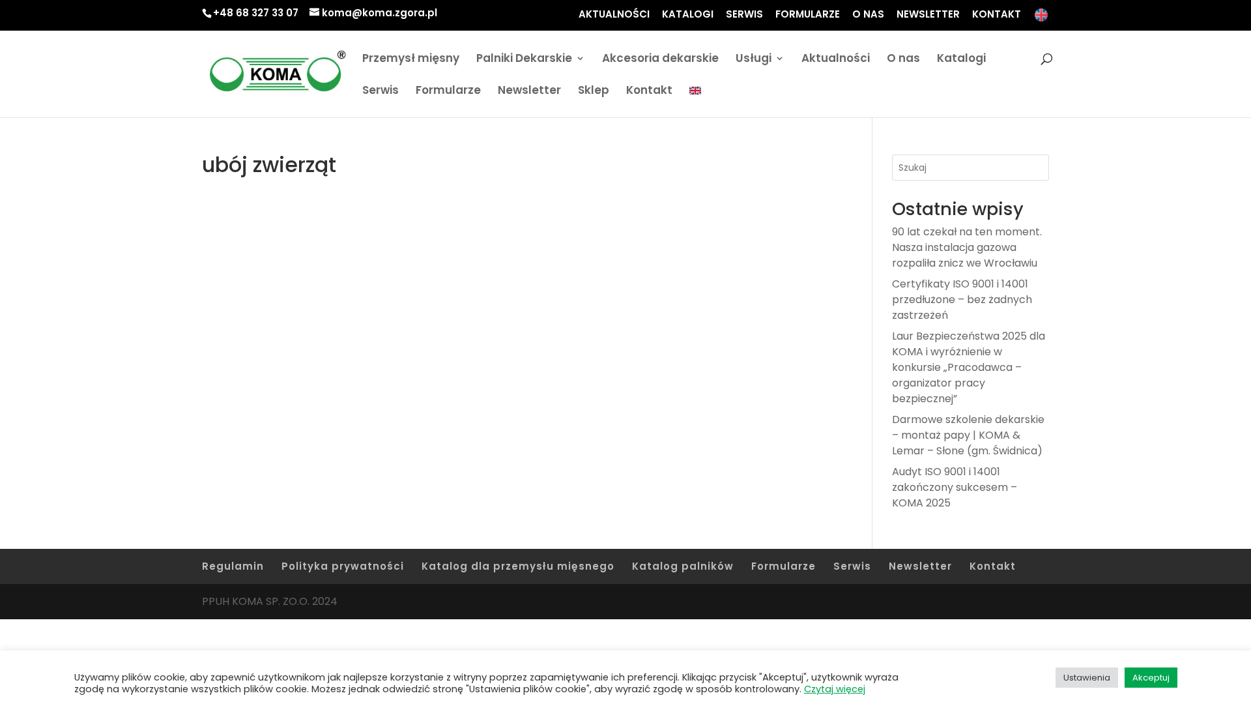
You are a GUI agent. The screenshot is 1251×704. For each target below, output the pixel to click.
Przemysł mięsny (410, 59)
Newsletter (529, 91)
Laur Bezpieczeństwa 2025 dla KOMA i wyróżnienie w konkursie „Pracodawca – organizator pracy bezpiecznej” (968, 367)
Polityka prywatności (342, 566)
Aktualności (835, 59)
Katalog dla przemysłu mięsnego (518, 566)
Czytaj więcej (834, 689)
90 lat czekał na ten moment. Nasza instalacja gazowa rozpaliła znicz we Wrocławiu (967, 247)
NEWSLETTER (928, 15)
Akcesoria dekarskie (660, 59)
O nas (903, 59)
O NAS (868, 15)
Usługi (753, 59)
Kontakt (649, 91)
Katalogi (961, 59)
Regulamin (233, 566)
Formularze (448, 91)
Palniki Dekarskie (524, 59)
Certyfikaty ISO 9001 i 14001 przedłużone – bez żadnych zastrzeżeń (962, 299)
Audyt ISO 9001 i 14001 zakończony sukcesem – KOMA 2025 (954, 487)
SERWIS (744, 15)
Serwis (380, 91)
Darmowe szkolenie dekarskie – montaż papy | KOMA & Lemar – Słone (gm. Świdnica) (968, 435)
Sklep (593, 91)
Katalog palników (683, 566)
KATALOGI (687, 15)
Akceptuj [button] (1151, 677)
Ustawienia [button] (1086, 677)
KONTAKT (996, 15)
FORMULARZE (807, 15)
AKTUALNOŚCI (614, 15)
